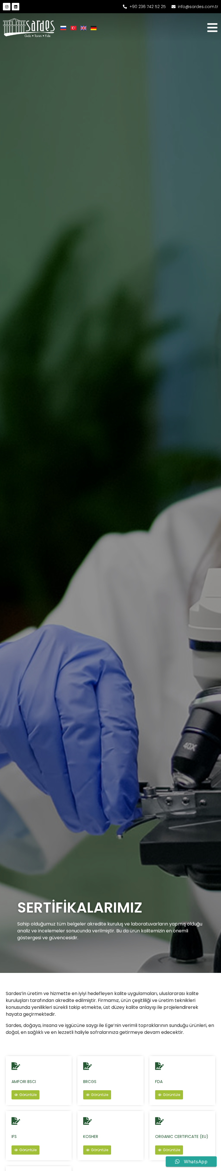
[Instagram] (6, 6)
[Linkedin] (15, 6)
